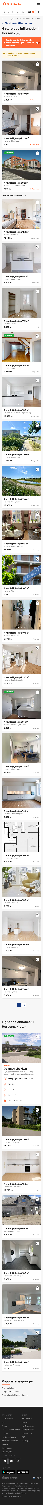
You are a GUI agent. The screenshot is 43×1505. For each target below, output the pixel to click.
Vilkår (24, 1437)
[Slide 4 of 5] (23, 88)
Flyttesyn (25, 1422)
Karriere (5, 1444)
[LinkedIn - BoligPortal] (11, 1461)
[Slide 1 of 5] (18, 88)
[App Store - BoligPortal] (23, 1472)
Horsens (26, 19)
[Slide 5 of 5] (24, 88)
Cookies (5, 1433)
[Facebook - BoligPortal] (5, 1461)
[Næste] (29, 1005)
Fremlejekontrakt (28, 1426)
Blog (3, 1422)
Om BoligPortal (7, 1418)
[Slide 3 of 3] (23, 177)
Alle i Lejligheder (9, 1388)
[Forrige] (14, 1005)
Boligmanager (7, 1448)
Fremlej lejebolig (28, 1430)
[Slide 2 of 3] (21, 177)
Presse (4, 1426)
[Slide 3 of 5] (21, 88)
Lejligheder (14, 19)
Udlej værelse (27, 1418)
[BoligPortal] (12, 4)
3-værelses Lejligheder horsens (15, 1395)
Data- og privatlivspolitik (11, 1430)
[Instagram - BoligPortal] (18, 1461)
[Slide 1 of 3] (20, 177)
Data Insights (7, 1452)
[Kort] (39, 12)
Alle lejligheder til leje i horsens (18, 23)
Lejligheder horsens (10, 1391)
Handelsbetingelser (9, 1437)
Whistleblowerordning (10, 1441)
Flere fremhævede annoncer (14, 195)
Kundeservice (27, 1433)
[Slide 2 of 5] (20, 88)
